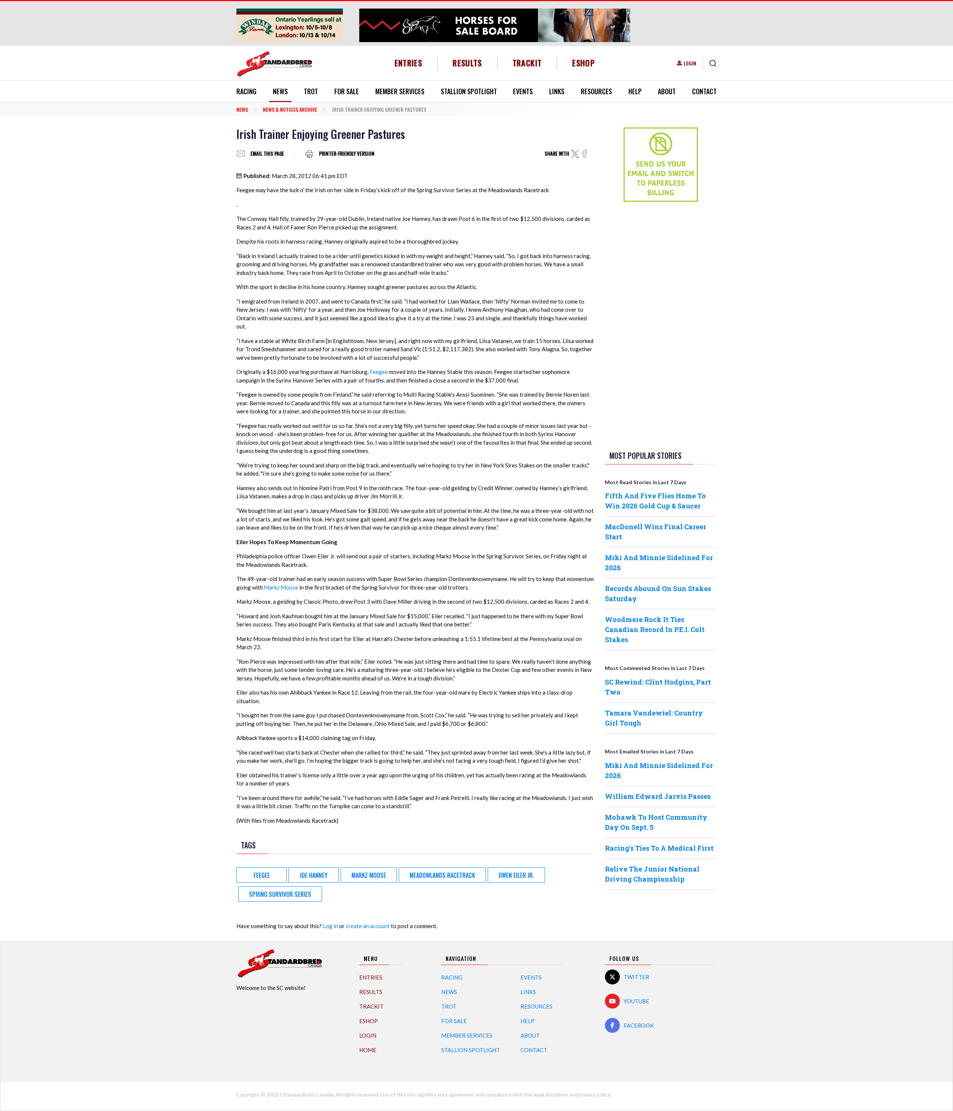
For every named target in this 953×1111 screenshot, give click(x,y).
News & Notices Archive (290, 109)
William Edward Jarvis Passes (658, 796)
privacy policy (594, 1094)
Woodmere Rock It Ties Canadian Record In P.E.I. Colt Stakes (655, 629)
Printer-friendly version (346, 153)
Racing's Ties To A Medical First (659, 848)
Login (689, 63)
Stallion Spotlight (469, 91)
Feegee (379, 371)
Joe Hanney (314, 875)
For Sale (346, 91)
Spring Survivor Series (280, 894)
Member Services (399, 91)
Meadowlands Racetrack (442, 875)
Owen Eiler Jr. (516, 875)
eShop (583, 63)
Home (367, 1050)
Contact (704, 91)
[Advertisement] (661, 325)
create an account (368, 926)
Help (635, 91)
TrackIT (527, 63)
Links (556, 91)
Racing (246, 91)
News (280, 91)
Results (467, 63)
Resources (596, 91)
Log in (330, 926)
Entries (409, 63)
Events (523, 91)
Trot (311, 91)
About (667, 91)
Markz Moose (281, 587)
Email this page (267, 153)
